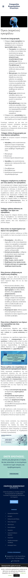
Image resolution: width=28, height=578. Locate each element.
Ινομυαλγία (10, 537)
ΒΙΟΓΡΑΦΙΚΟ (14, 502)
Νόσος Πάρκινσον (12, 521)
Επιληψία (10, 516)
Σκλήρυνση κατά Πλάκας (13, 519)
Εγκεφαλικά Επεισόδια (13, 513)
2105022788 (16, 561)
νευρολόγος (19, 383)
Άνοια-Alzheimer (11, 527)
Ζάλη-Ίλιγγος (11, 524)
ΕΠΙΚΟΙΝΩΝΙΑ (14, 474)
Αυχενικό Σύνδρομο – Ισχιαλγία (13, 534)
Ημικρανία (10, 530)
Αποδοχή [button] (16, 575)
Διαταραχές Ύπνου (12, 545)
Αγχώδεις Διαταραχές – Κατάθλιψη (13, 541)
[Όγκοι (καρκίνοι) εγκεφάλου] (14, 22)
